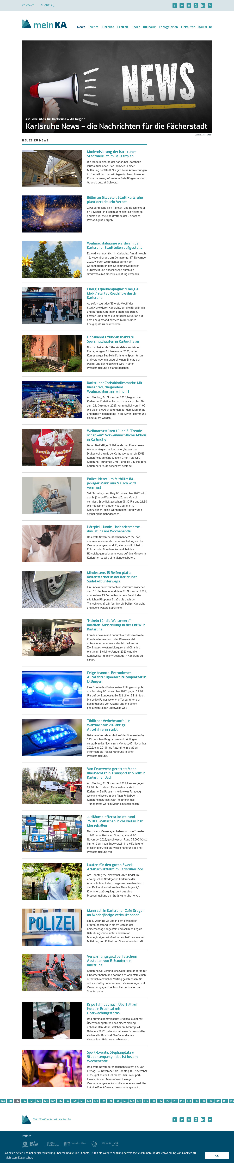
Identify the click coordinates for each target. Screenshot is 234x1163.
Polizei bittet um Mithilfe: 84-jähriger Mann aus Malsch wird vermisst (111, 483)
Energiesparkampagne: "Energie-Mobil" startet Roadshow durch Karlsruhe (113, 293)
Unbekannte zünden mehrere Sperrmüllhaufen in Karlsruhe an (113, 339)
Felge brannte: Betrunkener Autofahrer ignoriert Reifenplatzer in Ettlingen (116, 677)
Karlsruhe (205, 27)
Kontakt (28, 5)
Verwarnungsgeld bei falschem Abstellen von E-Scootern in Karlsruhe (112, 960)
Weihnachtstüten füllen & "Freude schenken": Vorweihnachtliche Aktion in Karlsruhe (116, 435)
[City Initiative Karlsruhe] (94, 1144)
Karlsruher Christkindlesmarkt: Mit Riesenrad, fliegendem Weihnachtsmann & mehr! (114, 387)
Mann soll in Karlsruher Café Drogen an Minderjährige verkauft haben (116, 912)
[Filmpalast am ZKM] (110, 1144)
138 (132, 1100)
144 (175, 1100)
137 (124, 1100)
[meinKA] (44, 24)
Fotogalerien (168, 27)
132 (89, 1100)
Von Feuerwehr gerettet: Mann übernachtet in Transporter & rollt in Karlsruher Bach (116, 773)
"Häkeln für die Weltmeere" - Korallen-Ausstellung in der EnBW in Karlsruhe (116, 625)
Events (93, 27)
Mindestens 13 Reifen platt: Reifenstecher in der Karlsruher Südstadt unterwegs (112, 577)
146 (189, 1100)
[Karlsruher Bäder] (75, 1144)
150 (217, 1100)
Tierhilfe (108, 27)
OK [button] (217, 1155)
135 (110, 1100)
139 (139, 1100)
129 (67, 1100)
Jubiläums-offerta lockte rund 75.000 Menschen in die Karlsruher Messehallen (115, 821)
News (81, 27)
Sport (136, 27)
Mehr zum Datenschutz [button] (19, 1157)
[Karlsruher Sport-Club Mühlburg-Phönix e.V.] (30, 1144)
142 (160, 1100)
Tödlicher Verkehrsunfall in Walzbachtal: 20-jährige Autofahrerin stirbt (108, 725)
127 (53, 1100)
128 (60, 1100)
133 (96, 1100)
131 (81, 1100)
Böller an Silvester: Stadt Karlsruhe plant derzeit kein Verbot (115, 199)
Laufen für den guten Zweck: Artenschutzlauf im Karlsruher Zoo (115, 867)
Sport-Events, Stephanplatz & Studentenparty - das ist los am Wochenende (112, 1056)
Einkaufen (188, 27)
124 (31, 1100)
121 (10, 1100)
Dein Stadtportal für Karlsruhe (52, 1119)
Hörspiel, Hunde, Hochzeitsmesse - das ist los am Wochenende (114, 529)
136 (117, 1100)
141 (153, 1100)
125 (39, 1100)
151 (225, 1100)
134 (103, 1100)
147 (196, 1100)
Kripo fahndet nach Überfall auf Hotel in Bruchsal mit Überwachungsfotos (112, 1008)
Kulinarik (149, 27)
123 (24, 1100)
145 (182, 1100)
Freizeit (122, 27)
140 (146, 1100)
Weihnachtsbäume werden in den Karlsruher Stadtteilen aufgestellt (114, 245)
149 (210, 1100)
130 (74, 1100)
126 (46, 1100)
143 (167, 1100)
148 (203, 1100)
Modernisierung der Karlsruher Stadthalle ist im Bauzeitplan (111, 154)
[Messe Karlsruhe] (51, 1144)
